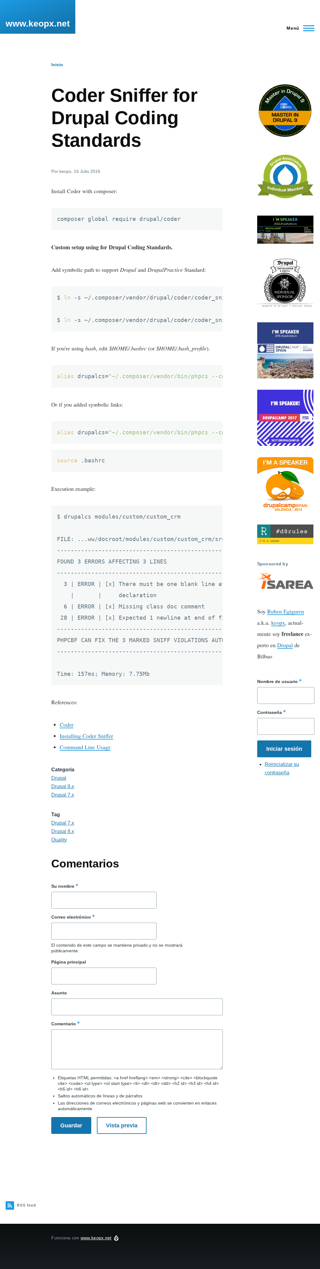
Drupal (58, 778)
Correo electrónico (71, 917)
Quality (59, 839)
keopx (278, 622)
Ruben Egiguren (285, 611)
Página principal (68, 961)
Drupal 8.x (62, 786)
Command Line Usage (85, 747)
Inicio (57, 64)
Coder (66, 724)
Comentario (63, 1023)
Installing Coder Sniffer (86, 735)
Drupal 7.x (62, 795)
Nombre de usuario (277, 681)
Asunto (59, 992)
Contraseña (269, 712)
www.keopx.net (38, 23)
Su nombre (62, 886)
